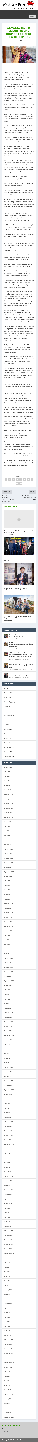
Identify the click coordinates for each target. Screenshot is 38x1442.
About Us (5, 1429)
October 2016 (8, 1303)
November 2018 (8, 1190)
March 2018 (7, 1226)
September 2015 (9, 1362)
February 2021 (8, 1067)
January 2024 (8, 908)
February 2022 (8, 1012)
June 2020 (7, 1103)
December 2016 (8, 1294)
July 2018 (7, 1208)
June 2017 (7, 1267)
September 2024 (9, 872)
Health (28, 669)
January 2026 (8, 799)
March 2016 (7, 1335)
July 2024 (7, 881)
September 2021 (9, 1035)
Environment (8, 715)
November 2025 (8, 808)
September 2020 (9, 1090)
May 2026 (7, 781)
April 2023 (7, 949)
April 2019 (7, 1167)
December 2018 (8, 1185)
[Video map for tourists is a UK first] (19, 546)
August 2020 (8, 1094)
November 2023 (8, 917)
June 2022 (7, 994)
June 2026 (7, 776)
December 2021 (8, 1022)
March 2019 (7, 1171)
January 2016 (8, 1344)
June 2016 (7, 1321)
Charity (6, 697)
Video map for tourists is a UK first (15, 558)
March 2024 (7, 899)
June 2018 (7, 1212)
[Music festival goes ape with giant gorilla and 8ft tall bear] (6, 636)
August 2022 (8, 985)
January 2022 (8, 1017)
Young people (8, 756)
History (6, 733)
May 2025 (7, 835)
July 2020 (7, 1099)
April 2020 (7, 1112)
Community (7, 702)
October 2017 (8, 1249)
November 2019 (8, 1135)
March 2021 (7, 1062)
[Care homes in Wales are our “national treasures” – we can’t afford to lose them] (6, 665)
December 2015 (8, 1349)
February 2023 (8, 958)
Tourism (6, 752)
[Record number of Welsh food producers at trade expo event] (19, 519)
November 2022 (8, 971)
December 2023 (8, 912)
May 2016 (7, 1326)
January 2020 (8, 1126)
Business (19, 659)
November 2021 (8, 1026)
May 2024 (7, 890)
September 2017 (9, 1253)
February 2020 (8, 1121)
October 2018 (8, 1194)
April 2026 (7, 785)
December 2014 (8, 1403)
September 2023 (9, 926)
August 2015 (8, 1367)
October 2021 (8, 1031)
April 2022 (7, 1003)
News (20, 638)
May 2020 (7, 1108)
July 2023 (7, 935)
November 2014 (8, 1408)
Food (5, 724)
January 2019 (8, 1180)
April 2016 (7, 1330)
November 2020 (8, 1081)
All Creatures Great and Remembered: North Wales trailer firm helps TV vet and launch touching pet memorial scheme (21, 655)
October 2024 (8, 867)
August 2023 (8, 931)
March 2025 (7, 844)
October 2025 (8, 812)
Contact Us (5, 1431)
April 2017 (7, 1276)
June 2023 (7, 940)
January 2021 (8, 1071)
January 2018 (8, 1235)
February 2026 (8, 794)
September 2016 (9, 1308)
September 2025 (9, 817)
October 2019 (8, 1140)
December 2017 (8, 1240)
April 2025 (7, 840)
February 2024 (8, 903)
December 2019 (8, 1131)
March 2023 (7, 953)
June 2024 (7, 885)
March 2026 (7, 790)
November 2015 (8, 1353)
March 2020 (7, 1117)
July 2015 (7, 1371)
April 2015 (7, 1385)
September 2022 (9, 981)
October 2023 (8, 921)
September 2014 (9, 1417)
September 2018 (9, 1199)
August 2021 (8, 1040)
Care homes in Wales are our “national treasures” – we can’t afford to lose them (21, 666)
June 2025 (7, 831)
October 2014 (8, 1412)
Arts (18, 638)
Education (7, 706)
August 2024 (8, 876)
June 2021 (7, 1049)
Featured (21, 648)
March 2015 (7, 1390)
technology (7, 747)
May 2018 (7, 1217)
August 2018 (8, 1203)
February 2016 (8, 1340)
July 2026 (7, 772)
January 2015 (8, 1399)
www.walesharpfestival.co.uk (14, 257)
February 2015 (8, 1394)
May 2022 (7, 999)
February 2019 (8, 1176)
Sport (5, 742)
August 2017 (8, 1258)
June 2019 (7, 1158)
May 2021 (7, 1053)
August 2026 (8, 767)
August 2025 (8, 821)
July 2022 (7, 990)
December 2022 (8, 967)
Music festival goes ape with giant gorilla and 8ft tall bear (20, 635)
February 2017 (8, 1285)
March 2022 (7, 1008)
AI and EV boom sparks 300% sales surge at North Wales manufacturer (20, 674)
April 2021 (7, 1058)
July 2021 (7, 1044)
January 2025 (8, 853)
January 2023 (8, 962)
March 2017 (7, 1280)
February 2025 (8, 849)
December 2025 (8, 803)
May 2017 (7, 1271)
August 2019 (8, 1149)
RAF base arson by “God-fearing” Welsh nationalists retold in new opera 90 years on (21, 644)
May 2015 (7, 1380)
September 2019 (9, 1144)
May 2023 (7, 944)
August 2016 (8, 1312)
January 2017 (8, 1290)
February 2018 (8, 1231)
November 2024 (8, 862)
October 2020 (8, 1085)
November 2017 (8, 1244)
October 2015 (8, 1358)
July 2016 (7, 1317)
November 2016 (8, 1299)
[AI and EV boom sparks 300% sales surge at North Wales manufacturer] (6, 675)
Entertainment (8, 711)
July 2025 (7, 826)
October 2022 (8, 976)
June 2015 (7, 1376)
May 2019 (7, 1162)
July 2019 (7, 1153)
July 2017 (7, 1262)
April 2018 (7, 1221)
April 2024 (7, 894)
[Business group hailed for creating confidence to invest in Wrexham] (19, 574)
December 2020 (8, 1076)
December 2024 (8, 858)
